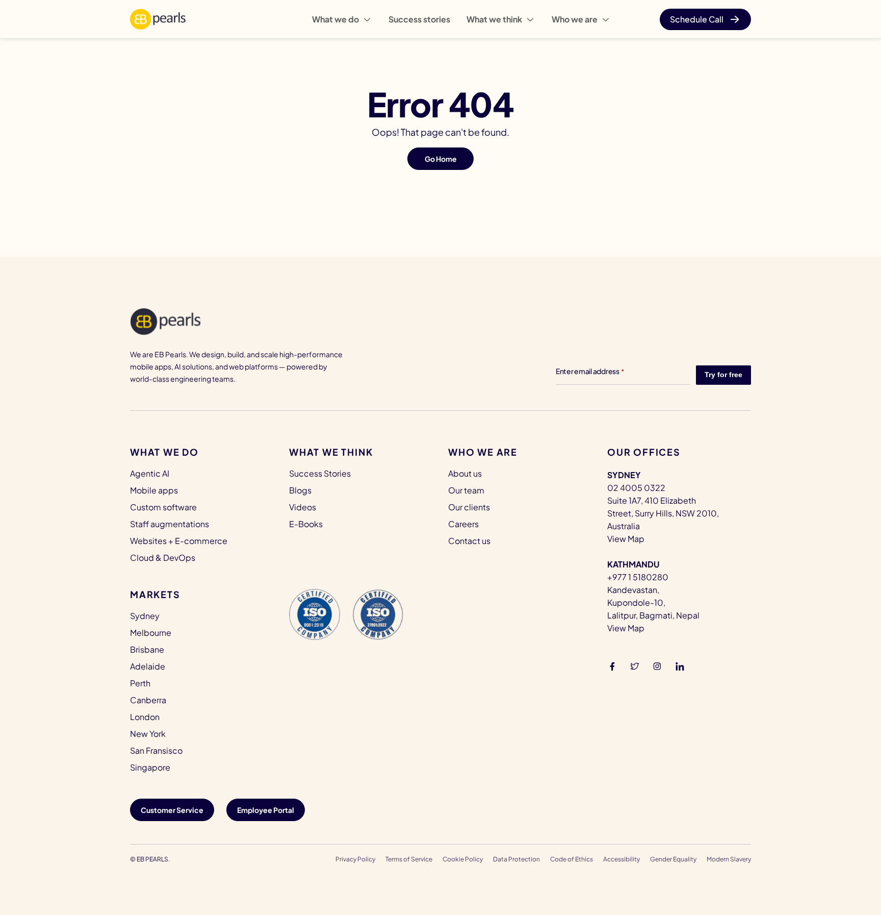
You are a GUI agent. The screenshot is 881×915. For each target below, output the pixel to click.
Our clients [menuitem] (469, 507)
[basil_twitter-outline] (635, 665)
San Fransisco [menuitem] (156, 750)
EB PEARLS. (153, 859)
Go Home (441, 158)
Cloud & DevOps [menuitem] (162, 557)
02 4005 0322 (636, 487)
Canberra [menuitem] (148, 700)
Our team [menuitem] (466, 490)
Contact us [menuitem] (469, 540)
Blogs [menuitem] (300, 490)
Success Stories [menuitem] (320, 473)
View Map (625, 538)
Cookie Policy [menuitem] (463, 859)
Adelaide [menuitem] (147, 666)
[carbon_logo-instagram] (657, 665)
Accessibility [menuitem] (621, 859)
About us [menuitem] (465, 473)
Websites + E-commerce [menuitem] (178, 540)
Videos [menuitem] (302, 507)
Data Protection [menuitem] (516, 859)
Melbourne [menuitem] (150, 632)
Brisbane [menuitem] (147, 649)
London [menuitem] (145, 716)
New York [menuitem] (148, 733)
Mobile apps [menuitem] (154, 490)
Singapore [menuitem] (150, 767)
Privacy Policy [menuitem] (355, 859)
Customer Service (172, 809)
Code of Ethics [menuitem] (571, 859)
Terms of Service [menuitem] (408, 859)
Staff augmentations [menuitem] (169, 523)
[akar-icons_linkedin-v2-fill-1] (680, 665)
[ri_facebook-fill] (612, 665)
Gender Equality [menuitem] (673, 859)
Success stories (419, 19)
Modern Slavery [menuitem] (729, 859)
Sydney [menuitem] (145, 615)
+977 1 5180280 (637, 577)
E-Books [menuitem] (306, 523)
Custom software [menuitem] (163, 507)
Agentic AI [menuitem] (149, 473)
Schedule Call (696, 19)
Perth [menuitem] (140, 683)
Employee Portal (265, 809)
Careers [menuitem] (463, 523)
